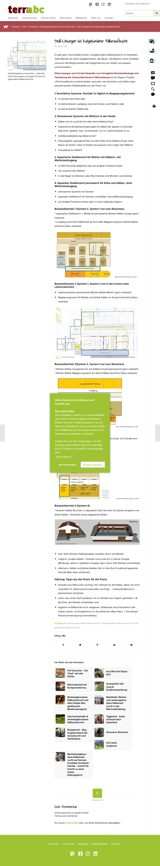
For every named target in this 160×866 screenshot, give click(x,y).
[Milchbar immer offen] (2, 433)
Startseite (15, 27)
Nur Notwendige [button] (67, 464)
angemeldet (71, 823)
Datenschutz (68, 844)
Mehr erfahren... (64, 456)
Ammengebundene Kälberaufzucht (84, 623)
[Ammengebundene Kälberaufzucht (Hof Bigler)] (157, 433)
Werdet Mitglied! (100, 844)
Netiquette (83, 844)
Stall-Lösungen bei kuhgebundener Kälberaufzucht (91, 41)
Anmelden (129, 3)
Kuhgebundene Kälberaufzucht (116, 623)
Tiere (24, 27)
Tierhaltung (33, 27)
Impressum (53, 844)
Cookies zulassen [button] (92, 464)
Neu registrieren (143, 3)
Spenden (115, 844)
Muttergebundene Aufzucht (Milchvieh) (57, 27)
